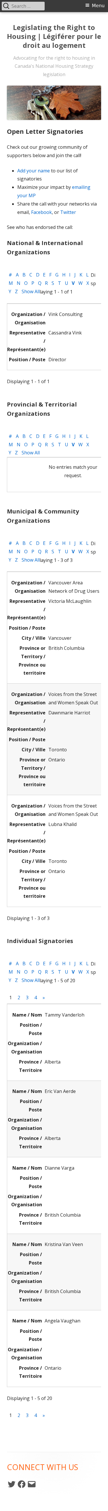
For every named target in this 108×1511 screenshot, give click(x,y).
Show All (31, 291)
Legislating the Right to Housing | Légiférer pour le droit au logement (54, 36)
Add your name (33, 171)
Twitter (68, 212)
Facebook (41, 212)
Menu (98, 5)
